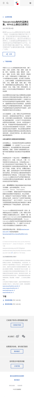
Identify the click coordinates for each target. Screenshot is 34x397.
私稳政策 (20, 385)
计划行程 (17, 366)
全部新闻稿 (8, 17)
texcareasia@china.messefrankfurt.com (15, 234)
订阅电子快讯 (17, 325)
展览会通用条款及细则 (17, 376)
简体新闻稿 (8, 300)
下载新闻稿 (8, 61)
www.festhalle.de (7, 292)
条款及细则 (12, 385)
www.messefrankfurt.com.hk (10, 286)
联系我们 (17, 351)
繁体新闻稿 (8, 304)
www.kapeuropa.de (8, 290)
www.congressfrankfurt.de (10, 288)
